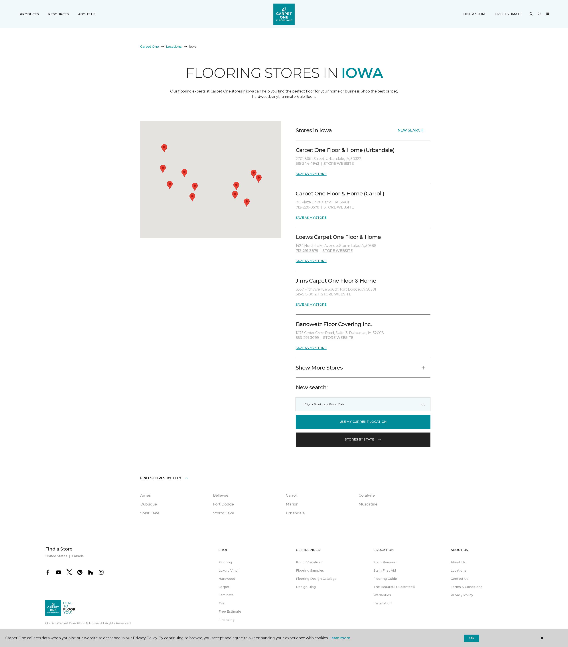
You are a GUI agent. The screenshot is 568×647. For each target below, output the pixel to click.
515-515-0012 (306, 294)
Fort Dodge (223, 504)
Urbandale (295, 513)
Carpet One (149, 47)
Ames (145, 495)
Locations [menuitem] (458, 570)
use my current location (363, 422)
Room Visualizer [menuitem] (309, 562)
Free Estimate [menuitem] (230, 612)
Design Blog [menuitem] (306, 587)
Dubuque (148, 504)
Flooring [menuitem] (225, 562)
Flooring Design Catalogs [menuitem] (316, 579)
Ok (471, 638)
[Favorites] (539, 14)
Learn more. (340, 638)
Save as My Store (311, 174)
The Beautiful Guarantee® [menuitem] (394, 587)
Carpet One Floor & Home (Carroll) (340, 193)
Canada (78, 556)
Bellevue (220, 495)
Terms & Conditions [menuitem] (466, 587)
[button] (531, 14)
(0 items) (547, 14)
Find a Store (475, 14)
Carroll (292, 495)
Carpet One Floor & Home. (78, 623)
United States (56, 556)
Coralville (367, 495)
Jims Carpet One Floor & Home (336, 280)
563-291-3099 (307, 338)
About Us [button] (86, 14)
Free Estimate (508, 14)
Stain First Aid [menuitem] (384, 570)
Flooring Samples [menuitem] (310, 570)
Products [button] (29, 14)
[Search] (423, 404)
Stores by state (359, 439)
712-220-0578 (307, 207)
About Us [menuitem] (458, 562)
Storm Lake (223, 513)
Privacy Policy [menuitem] (462, 595)
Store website (338, 163)
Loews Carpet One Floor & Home (338, 237)
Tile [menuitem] (222, 603)
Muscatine (368, 504)
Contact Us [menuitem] (459, 579)
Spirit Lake (149, 513)
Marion (292, 504)
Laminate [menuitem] (226, 595)
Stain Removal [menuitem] (384, 562)
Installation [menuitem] (382, 603)
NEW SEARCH (410, 130)
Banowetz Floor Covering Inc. (334, 324)
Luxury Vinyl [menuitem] (228, 570)
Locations (174, 47)
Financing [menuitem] (227, 620)
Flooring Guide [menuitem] (385, 579)
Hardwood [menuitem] (227, 579)
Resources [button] (58, 14)
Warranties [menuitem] (382, 595)
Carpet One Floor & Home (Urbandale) (345, 150)
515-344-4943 (307, 163)
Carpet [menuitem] (224, 587)
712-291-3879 (307, 251)
